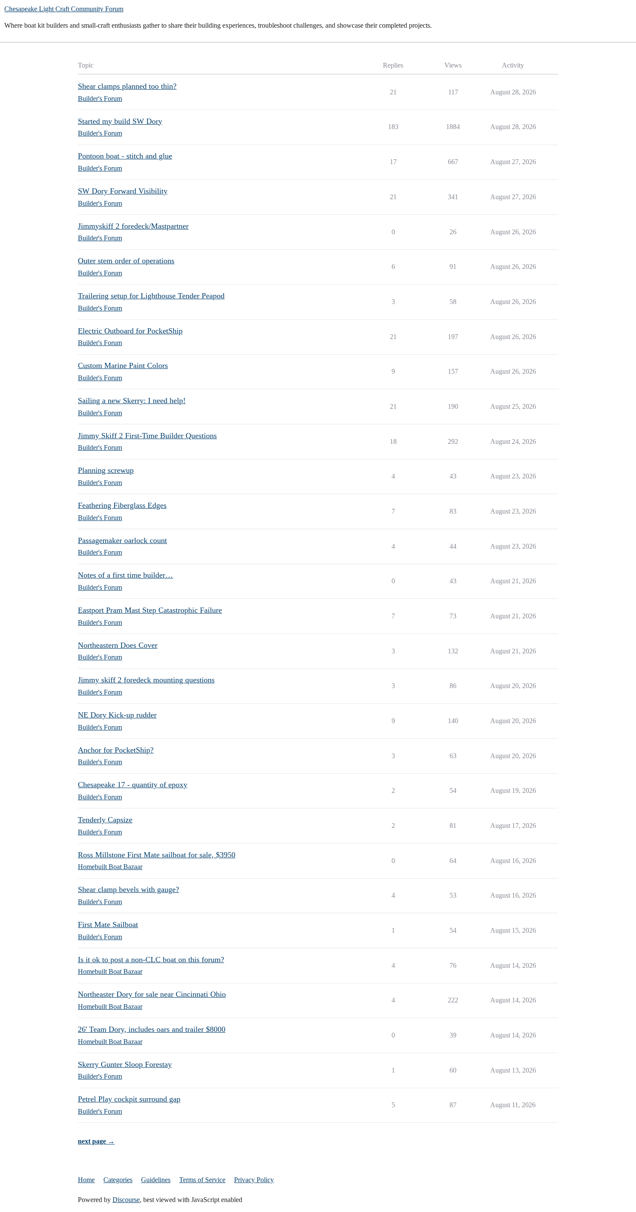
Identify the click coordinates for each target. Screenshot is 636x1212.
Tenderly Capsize (105, 819)
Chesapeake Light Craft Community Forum (63, 9)
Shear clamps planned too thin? (127, 86)
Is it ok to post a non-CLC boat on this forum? (151, 959)
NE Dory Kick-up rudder (117, 715)
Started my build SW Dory (120, 121)
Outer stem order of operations (126, 260)
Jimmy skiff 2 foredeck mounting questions (146, 679)
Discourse (126, 1199)
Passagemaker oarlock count (122, 540)
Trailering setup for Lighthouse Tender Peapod (151, 295)
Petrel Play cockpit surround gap (129, 1099)
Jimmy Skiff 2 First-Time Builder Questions (147, 435)
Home (86, 1179)
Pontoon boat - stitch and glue (125, 156)
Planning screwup (106, 470)
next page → (96, 1141)
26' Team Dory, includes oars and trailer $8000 (151, 1029)
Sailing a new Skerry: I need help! (132, 400)
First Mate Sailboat (108, 924)
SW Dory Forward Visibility (122, 191)
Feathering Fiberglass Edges (122, 505)
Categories (117, 1179)
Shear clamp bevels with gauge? (128, 889)
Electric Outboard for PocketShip (130, 330)
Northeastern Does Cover (117, 645)
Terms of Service (202, 1179)
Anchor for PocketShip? (116, 750)
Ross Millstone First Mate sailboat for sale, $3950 (156, 854)
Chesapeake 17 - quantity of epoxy (132, 784)
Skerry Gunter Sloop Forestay (125, 1064)
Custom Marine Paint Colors (123, 365)
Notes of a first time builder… (125, 575)
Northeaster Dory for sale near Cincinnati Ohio (152, 994)
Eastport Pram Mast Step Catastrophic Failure (150, 610)
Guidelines (155, 1179)
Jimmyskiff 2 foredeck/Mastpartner (133, 226)
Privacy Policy (254, 1179)
